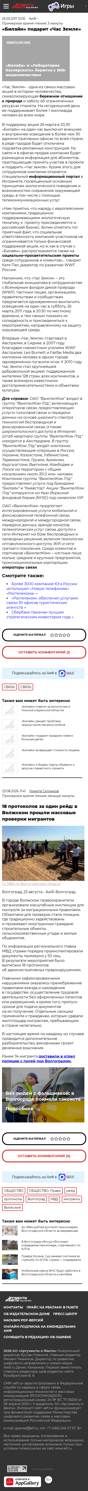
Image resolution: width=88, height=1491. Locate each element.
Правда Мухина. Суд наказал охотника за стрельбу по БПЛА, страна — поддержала (51, 1257)
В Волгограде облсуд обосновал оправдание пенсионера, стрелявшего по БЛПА (51, 1245)
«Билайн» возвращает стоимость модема (50, 750)
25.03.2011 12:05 (13, 19)
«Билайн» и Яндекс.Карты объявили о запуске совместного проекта (48, 766)
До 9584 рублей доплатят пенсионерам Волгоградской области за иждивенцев (49, 1228)
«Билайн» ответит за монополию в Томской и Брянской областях (45, 708)
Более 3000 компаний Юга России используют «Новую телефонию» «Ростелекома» (42, 589)
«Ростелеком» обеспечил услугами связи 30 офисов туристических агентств (42, 603)
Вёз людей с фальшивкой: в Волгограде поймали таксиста (43, 1096)
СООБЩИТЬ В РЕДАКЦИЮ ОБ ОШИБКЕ (37, 1337)
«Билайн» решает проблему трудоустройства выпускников (43, 722)
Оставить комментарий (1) (44, 652)
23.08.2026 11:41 (14, 791)
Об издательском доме (27, 1314)
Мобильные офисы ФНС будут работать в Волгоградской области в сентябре (50, 1272)
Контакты (13, 1307)
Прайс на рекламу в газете (52, 1307)
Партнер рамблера (42, 1469)
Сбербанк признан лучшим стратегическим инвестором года (39, 614)
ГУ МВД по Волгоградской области (31, 884)
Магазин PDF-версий (23, 1320)
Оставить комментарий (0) (44, 1156)
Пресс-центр (65, 1314)
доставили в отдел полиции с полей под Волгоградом (38, 1058)
